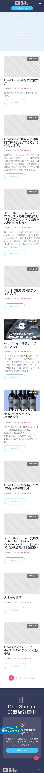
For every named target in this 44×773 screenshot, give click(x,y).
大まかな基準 (12, 597)
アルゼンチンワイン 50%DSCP (17, 416)
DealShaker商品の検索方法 (21, 82)
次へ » (31, 678)
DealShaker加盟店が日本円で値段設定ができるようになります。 (21, 142)
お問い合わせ (22, 8)
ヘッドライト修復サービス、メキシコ (20, 345)
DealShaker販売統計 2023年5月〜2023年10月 (21, 487)
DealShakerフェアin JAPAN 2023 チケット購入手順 (21, 650)
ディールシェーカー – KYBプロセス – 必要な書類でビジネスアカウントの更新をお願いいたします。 (21, 218)
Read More (14, 102)
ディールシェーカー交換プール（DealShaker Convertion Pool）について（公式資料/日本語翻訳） (21, 543)
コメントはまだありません (22, 88)
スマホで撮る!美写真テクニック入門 (22, 292)
